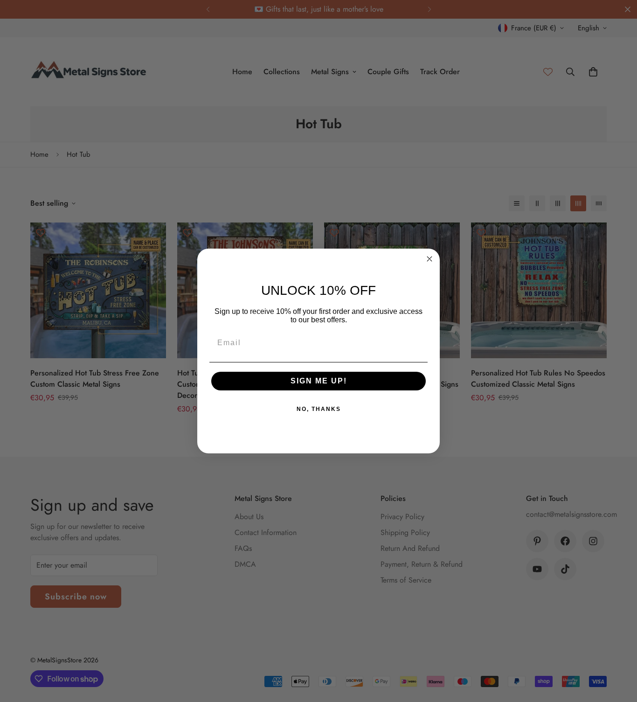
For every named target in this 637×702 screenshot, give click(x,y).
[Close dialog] (429, 258)
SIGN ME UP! (319, 381)
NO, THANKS (319, 409)
